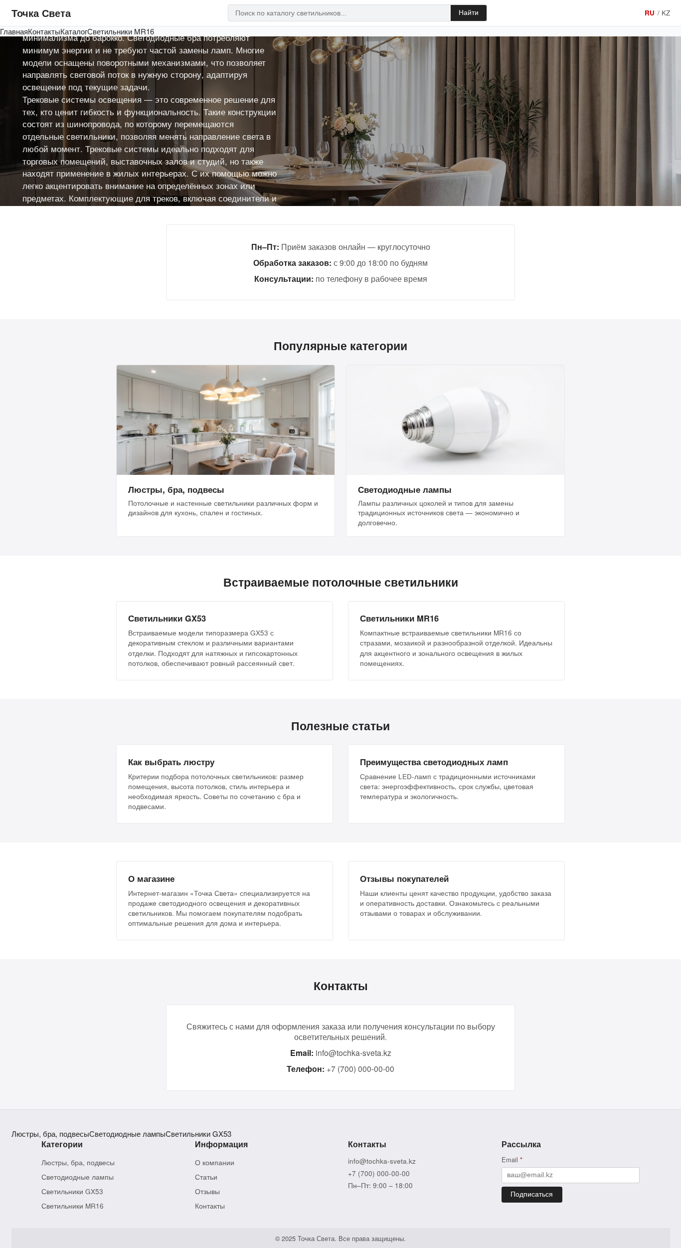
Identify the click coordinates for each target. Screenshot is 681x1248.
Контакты (44, 31)
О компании (214, 1162)
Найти (469, 12)
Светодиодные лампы (127, 1133)
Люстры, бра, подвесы (50, 1133)
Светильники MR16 (120, 31)
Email (512, 1159)
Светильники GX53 (198, 1133)
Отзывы (207, 1191)
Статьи (206, 1177)
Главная (14, 31)
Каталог (73, 31)
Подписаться (532, 1194)
